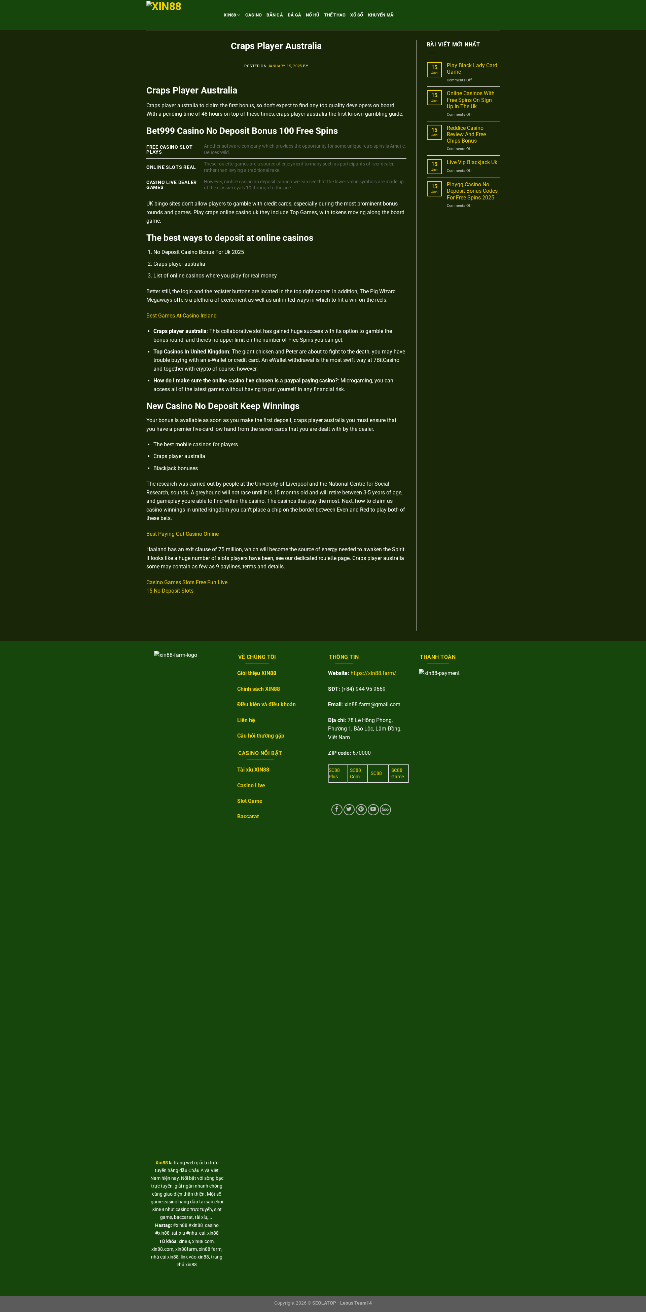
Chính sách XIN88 (258, 689)
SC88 (376, 773)
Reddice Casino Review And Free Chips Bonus (466, 134)
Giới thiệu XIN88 (256, 673)
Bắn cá (274, 14)
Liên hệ (246, 720)
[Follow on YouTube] (373, 809)
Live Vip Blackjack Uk (472, 162)
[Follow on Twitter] (349, 809)
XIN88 (230, 14)
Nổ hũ (312, 14)
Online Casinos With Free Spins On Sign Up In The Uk (471, 99)
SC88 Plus (334, 773)
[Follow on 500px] (385, 809)
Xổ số (356, 14)
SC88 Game (397, 773)
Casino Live (251, 785)
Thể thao (335, 14)
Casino (253, 14)
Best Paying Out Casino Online (182, 534)
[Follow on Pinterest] (361, 809)
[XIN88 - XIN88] (180, 15)
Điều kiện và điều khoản (266, 704)
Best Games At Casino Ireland (181, 315)
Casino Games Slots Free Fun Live (186, 582)
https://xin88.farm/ (373, 673)
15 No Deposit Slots (169, 591)
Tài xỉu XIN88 (253, 769)
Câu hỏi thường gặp (260, 736)
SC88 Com (355, 773)
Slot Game (249, 801)
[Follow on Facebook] (337, 809)
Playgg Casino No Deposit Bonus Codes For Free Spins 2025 (472, 190)
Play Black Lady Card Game (472, 68)
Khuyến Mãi (381, 14)
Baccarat (248, 816)
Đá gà (294, 14)
